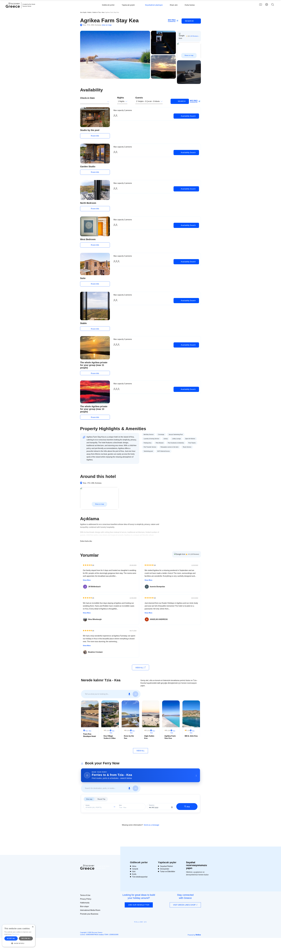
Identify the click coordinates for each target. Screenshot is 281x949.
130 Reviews (194, 36)
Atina (134, 866)
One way (89, 799)
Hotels (89, 12)
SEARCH (181, 101)
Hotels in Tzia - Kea (98, 12)
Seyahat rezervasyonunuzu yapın (196, 865)
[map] (260, 4)
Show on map (189, 55)
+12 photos (189, 72)
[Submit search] (135, 694)
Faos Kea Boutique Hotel (89, 735)
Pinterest (147, 927)
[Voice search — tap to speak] (129, 694)
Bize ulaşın (84, 906)
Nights (120, 97)
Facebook (131, 927)
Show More (87, 580)
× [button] (32, 927)
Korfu (134, 874)
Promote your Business (89, 914)
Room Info (95, 136)
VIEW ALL (139, 668)
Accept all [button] (11, 938)
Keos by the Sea (129, 737)
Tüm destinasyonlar (140, 877)
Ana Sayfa (83, 12)
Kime (120, 805)
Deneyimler (164, 869)
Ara (188, 807)
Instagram (134, 927)
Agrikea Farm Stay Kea (170, 737)
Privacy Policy (85, 899)
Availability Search (188, 116)
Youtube (143, 927)
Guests (139, 97)
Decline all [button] (25, 938)
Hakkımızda (84, 903)
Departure (151, 805)
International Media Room (90, 910)
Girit (133, 871)
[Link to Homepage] (13, 9)
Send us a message (151, 825)
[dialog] (18, 936)
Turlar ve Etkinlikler (167, 871)
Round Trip (101, 799)
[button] (18, 943)
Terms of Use (85, 895)
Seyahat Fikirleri (166, 866)
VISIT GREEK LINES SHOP (184, 905)
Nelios (198, 935)
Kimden (88, 805)
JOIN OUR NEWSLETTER (138, 905)
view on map (107, 25)
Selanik (135, 869)
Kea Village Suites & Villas (110, 737)
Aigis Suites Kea (149, 737)
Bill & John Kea (191, 736)
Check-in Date (87, 98)
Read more (15, 934)
